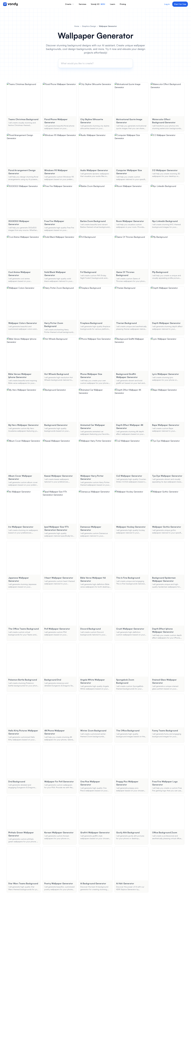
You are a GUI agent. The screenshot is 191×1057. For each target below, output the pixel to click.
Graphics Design (89, 26)
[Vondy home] (10, 4)
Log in (167, 4)
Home (76, 26)
